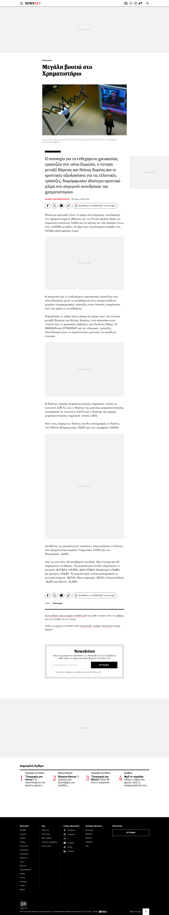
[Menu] (21, 3)
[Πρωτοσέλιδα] (126, 3)
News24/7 (89, 830)
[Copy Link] (68, 205)
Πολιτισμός (24, 850)
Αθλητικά (23, 858)
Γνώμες (22, 842)
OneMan (88, 838)
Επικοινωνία (46, 846)
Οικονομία (47, 60)
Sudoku (97, 626)
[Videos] (131, 3)
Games (58, 626)
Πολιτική (23, 834)
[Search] (147, 3)
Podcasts (23, 881)
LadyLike (88, 842)
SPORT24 (88, 834)
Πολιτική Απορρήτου (50, 842)
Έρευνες (23, 866)
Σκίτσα (22, 877)
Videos (22, 885)
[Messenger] (61, 205)
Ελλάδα (23, 830)
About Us (45, 830)
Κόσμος (23, 838)
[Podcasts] (135, 3)
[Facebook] (47, 205)
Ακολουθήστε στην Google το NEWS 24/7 (66, 616)
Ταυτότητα (46, 834)
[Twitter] (54, 205)
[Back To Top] (146, 911)
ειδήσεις (120, 616)
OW (86, 846)
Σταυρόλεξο (86, 626)
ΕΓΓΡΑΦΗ (130, 833)
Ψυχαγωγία (24, 854)
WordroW (107, 626)
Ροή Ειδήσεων (25, 869)
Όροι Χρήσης (47, 838)
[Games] (140, 3)
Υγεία (22, 862)
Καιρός (22, 873)
